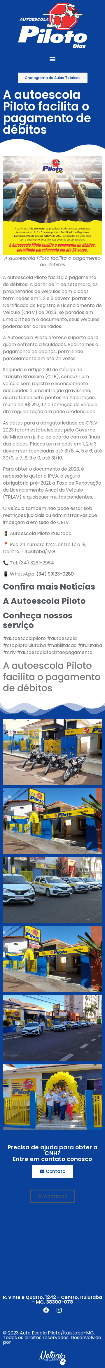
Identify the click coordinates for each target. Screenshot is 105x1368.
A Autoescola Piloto (44, 601)
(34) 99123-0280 (55, 574)
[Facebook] (46, 1310)
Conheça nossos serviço (37, 620)
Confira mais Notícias (49, 586)
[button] (52, 59)
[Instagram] (59, 1310)
